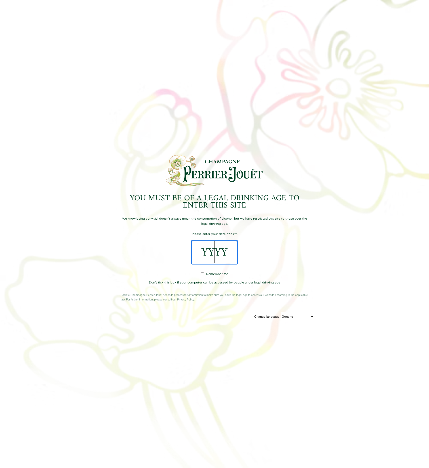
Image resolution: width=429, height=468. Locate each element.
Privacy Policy (185, 299)
